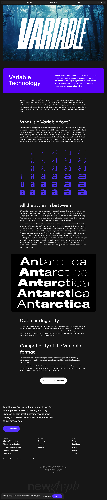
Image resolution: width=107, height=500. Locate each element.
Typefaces (77, 2)
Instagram (20, 459)
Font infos (76, 444)
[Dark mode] (105, 2)
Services (75, 441)
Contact (12, 459)
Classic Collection (10, 441)
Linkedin (35, 459)
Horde (58, 470)
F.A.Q (74, 447)
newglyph (53, 2)
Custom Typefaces (10, 450)
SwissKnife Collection (12, 447)
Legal (74, 450)
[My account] (99, 2)
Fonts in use (8, 454)
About (74, 454)
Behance (28, 459)
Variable (41, 447)
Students (41, 441)
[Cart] (102, 2)
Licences (41, 444)
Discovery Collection (11, 444)
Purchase (29, 2)
